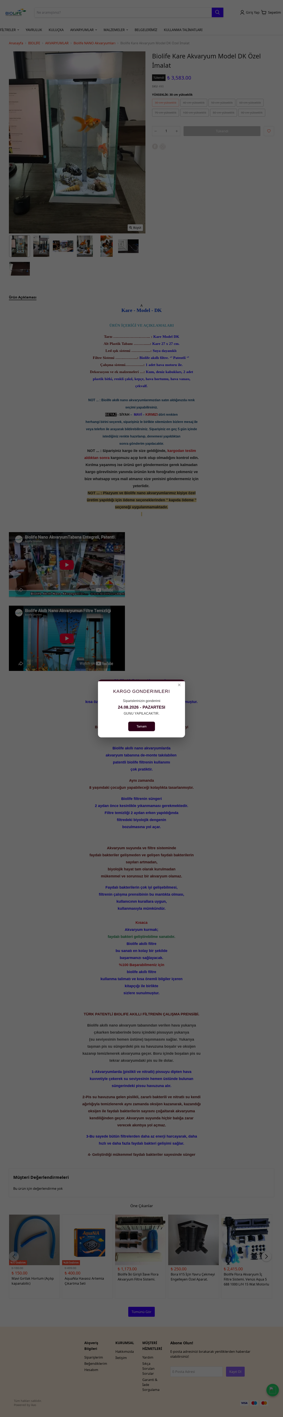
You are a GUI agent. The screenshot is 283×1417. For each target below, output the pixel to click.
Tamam (142, 726)
